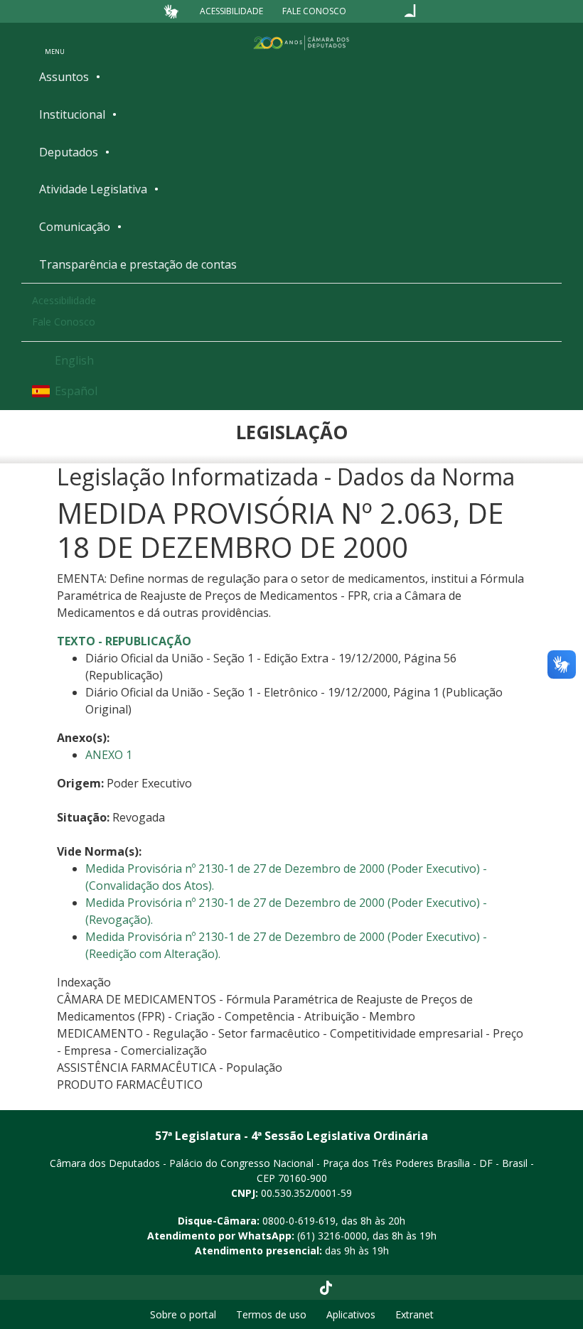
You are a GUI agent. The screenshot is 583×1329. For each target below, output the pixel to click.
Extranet (414, 1314)
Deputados (68, 152)
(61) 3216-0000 (332, 1235)
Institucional (72, 114)
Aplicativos (350, 1314)
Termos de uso (271, 1314)
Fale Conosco (314, 11)
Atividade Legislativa (93, 189)
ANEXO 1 (108, 755)
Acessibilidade (231, 11)
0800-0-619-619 (299, 1220)
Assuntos (64, 77)
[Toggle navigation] (55, 42)
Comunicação (74, 227)
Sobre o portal (183, 1314)
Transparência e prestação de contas (138, 264)
